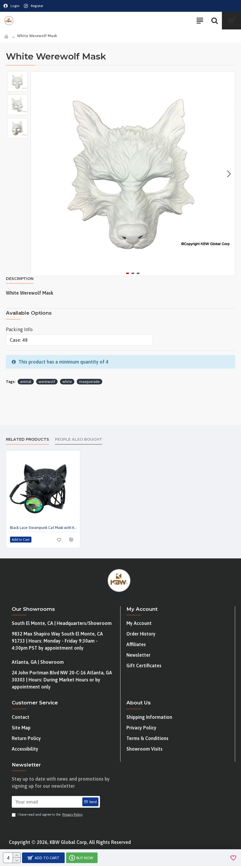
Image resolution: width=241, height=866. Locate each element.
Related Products (27, 439)
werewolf (47, 381)
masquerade (89, 381)
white (67, 381)
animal (25, 381)
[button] (37, 174)
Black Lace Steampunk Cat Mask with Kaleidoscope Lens (44, 527)
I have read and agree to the (50, 814)
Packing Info (19, 329)
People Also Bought (78, 439)
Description (20, 278)
